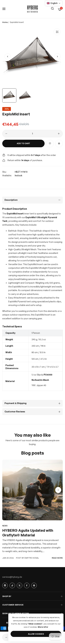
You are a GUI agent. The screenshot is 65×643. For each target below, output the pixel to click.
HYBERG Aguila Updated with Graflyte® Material (27, 532)
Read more (57, 558)
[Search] (52, 8)
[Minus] (6, 134)
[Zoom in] (57, 31)
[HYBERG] (32, 9)
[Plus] (58, 134)
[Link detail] (5, 585)
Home (5, 22)
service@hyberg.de (12, 577)
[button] (57, 56)
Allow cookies (36, 634)
